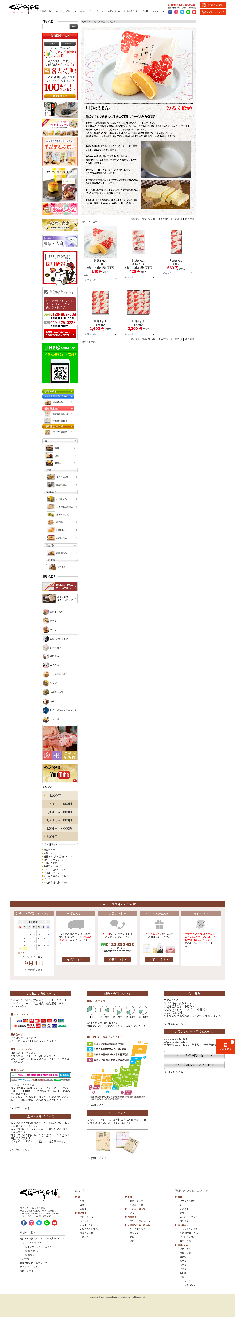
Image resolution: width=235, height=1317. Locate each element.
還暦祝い (54, 656)
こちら (193, 1015)
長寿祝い (184, 1265)
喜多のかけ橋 (86, 1232)
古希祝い (54, 665)
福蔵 (82, 1200)
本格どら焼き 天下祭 (140, 1220)
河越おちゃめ (136, 1204)
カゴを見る (144, 11)
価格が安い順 (148, 219)
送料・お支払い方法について (58, 856)
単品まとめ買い (187, 1200)
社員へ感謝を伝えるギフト (63, 710)
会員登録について (53, 866)
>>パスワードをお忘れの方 (60, 48)
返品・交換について (54, 860)
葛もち (133, 1212)
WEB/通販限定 (187, 1236)
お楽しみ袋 (185, 1241)
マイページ (158, 11)
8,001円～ (53, 836)
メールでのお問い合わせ (56, 876)
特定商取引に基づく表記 (56, 882)
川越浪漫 (84, 1236)
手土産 (53, 629)
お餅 (132, 1241)
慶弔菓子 (134, 1232)
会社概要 (29, 1254)
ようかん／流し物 (136, 1208)
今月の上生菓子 (137, 1228)
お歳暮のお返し (58, 692)
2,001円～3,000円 (59, 812)
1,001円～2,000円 (59, 803)
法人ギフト (55, 683)
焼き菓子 (102, 21)
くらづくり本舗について (65, 11)
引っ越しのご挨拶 (59, 674)
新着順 (178, 219)
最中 (80, 1196)
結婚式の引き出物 (59, 638)
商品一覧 (46, 11)
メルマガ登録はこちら (55, 869)
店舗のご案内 (50, 863)
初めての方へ (87, 11)
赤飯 (132, 1236)
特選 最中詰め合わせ (190, 1232)
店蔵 (82, 1204)
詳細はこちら (74, 959)
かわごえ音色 (86, 1224)
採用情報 (24, 1258)
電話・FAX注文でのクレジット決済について (42, 1238)
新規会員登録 (130, 11)
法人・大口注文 (187, 1285)
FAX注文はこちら (53, 873)
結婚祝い (184, 1257)
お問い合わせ (114, 11)
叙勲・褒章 (185, 1249)
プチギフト (55, 620)
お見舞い (184, 1273)
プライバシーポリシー (55, 879)
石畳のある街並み (89, 1228)
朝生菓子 (132, 1216)
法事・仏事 (185, 1253)
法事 (182, 1277)
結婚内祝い (55, 647)
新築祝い (184, 1261)
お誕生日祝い (56, 611)
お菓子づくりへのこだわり (38, 1246)
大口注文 (100, 11)
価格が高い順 (165, 219)
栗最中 (83, 1208)
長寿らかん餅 (136, 1200)
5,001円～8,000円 (59, 828)
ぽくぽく (84, 1220)
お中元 (53, 701)
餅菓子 (131, 1196)
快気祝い (184, 1269)
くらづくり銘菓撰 (189, 1228)
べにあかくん (86, 1216)
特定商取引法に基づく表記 (33, 1262)
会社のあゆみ (32, 1250)
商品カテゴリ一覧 (89, 21)
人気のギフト (56, 719)
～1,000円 (53, 795)
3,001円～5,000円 (59, 820)
